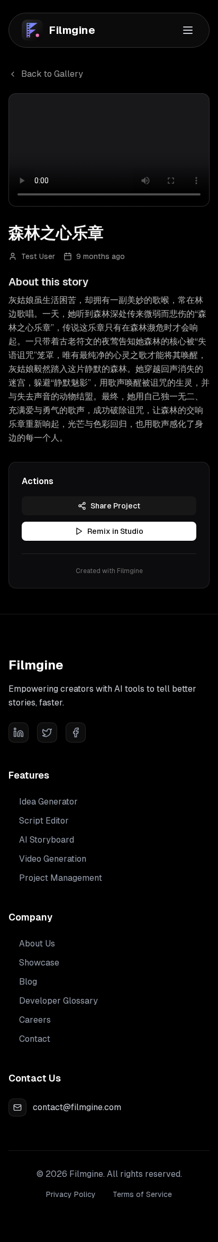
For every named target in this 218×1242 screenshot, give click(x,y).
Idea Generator (48, 802)
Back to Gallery (52, 74)
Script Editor (44, 821)
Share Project (115, 506)
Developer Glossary (58, 1001)
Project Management (60, 878)
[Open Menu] (187, 30)
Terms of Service (142, 1194)
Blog (28, 982)
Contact (34, 1039)
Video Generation (52, 859)
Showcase (39, 963)
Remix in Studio (115, 531)
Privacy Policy (71, 1194)
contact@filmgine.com (77, 1107)
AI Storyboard (46, 840)
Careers (35, 1020)
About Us (37, 944)
